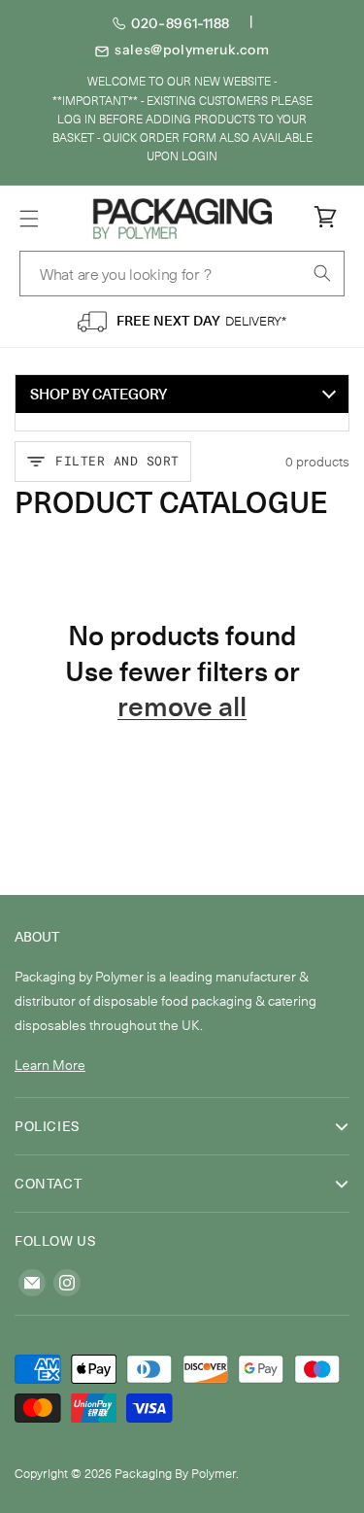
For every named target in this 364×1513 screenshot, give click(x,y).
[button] (29, 218)
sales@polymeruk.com (192, 49)
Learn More (50, 1064)
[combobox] (182, 273)
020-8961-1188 (180, 23)
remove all (182, 705)
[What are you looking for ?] (322, 273)
